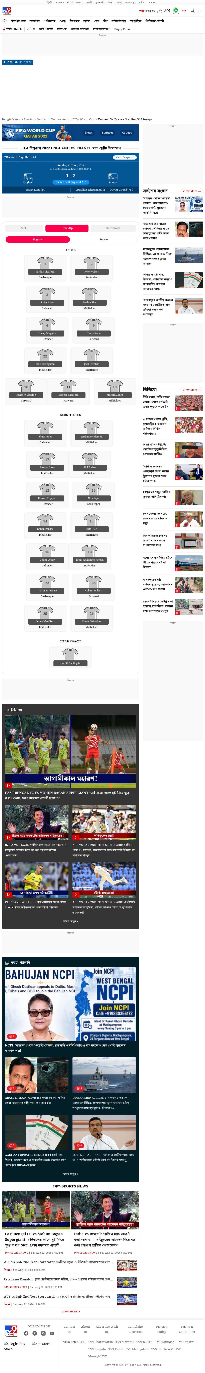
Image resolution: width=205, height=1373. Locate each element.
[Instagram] (43, 1333)
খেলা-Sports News (70, 1186)
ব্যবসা (86, 21)
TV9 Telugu (144, 1342)
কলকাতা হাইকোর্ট (80, 29)
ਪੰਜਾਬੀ (110, 3)
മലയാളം (130, 3)
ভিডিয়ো (16, 710)
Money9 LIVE (97, 1356)
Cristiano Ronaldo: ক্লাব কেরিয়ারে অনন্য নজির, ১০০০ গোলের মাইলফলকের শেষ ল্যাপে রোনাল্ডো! (57, 1279)
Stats (24, 228)
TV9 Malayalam (137, 1349)
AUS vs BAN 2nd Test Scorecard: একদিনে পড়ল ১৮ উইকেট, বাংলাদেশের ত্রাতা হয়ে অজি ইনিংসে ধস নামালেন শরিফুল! (103, 850)
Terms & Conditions (187, 1329)
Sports (28, 119)
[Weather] (160, 11)
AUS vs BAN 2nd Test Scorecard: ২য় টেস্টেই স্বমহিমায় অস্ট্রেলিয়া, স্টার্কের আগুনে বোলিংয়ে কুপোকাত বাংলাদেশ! (103, 907)
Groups (127, 133)
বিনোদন (74, 21)
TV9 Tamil (116, 1349)
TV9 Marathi (125, 1342)
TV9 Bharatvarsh (100, 1342)
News (89, 133)
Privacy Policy (161, 1329)
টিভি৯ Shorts (14, 29)
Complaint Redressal (135, 1329)
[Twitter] (34, 1333)
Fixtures (107, 133)
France (104, 239)
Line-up (67, 228)
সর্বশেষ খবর (18, 21)
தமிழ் (119, 3)
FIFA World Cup (83, 119)
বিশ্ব (105, 21)
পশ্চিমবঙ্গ (49, 21)
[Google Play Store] (16, 1347)
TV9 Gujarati (186, 1342)
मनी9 (141, 3)
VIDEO (31, 29)
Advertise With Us (107, 1329)
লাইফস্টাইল (119, 21)
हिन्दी (49, 3)
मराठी (89, 3)
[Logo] (6, 11)
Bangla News (11, 119)
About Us (85, 1329)
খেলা (62, 21)
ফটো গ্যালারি (46, 29)
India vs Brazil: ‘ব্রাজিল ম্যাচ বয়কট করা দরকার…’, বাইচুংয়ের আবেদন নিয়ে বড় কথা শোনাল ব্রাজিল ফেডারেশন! (36, 850)
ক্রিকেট (7, 1270)
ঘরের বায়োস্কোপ (101, 29)
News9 (59, 3)
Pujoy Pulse (122, 29)
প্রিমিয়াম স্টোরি (155, 21)
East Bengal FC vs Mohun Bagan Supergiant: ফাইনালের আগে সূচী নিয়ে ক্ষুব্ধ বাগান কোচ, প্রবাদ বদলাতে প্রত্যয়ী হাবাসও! (34, 1239)
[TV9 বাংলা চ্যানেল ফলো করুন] (174, 10)
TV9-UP (151, 3)
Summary (113, 228)
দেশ (96, 21)
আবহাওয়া (62, 29)
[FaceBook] (26, 1333)
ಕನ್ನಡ (70, 3)
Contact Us (69, 1329)
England (37, 239)
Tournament (59, 119)
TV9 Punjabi (97, 1349)
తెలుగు (79, 3)
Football (42, 119)
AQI (167, 10)
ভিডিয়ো (150, 389)
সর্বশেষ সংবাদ (155, 191)
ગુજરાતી (99, 3)
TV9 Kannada (165, 1342)
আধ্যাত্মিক (136, 21)
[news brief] (147, 11)
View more (190, 191)
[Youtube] (52, 1333)
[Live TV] (183, 11)
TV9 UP (156, 1349)
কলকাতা (35, 21)
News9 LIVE (172, 1349)
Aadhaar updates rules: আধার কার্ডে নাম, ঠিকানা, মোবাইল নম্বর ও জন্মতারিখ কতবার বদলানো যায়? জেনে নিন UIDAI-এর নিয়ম (35, 1160)
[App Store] (44, 1347)
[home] (4, 21)
